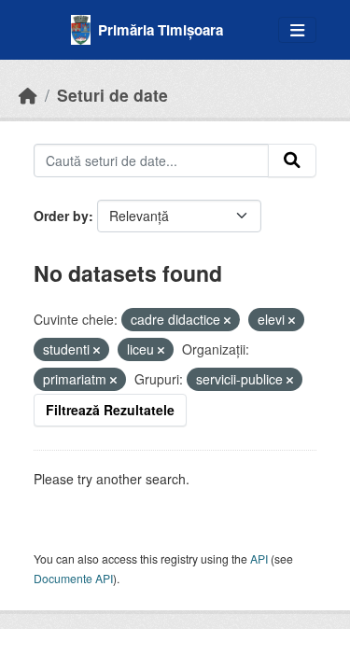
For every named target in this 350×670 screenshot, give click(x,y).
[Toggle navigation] (297, 30)
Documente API (73, 578)
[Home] (28, 94)
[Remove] (227, 320)
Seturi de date (112, 94)
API (259, 558)
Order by (61, 215)
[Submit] (292, 160)
